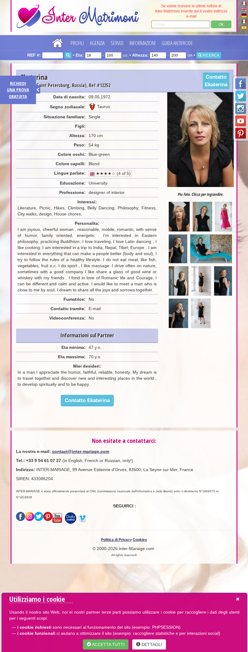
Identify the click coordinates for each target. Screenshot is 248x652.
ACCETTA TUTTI (108, 644)
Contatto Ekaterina (216, 80)
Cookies (140, 540)
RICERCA (210, 55)
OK (221, 24)
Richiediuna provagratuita (18, 89)
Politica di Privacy (116, 540)
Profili (77, 43)
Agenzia (97, 43)
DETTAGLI (151, 644)
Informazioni (142, 43)
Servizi (117, 43)
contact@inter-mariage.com (80, 451)
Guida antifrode (177, 43)
